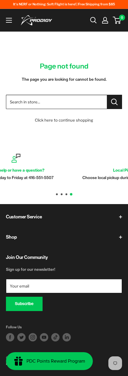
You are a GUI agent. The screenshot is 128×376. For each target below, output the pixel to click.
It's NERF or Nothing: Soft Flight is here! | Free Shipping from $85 (64, 4)
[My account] (105, 20)
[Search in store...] (114, 102)
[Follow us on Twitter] (21, 337)
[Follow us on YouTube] (44, 337)
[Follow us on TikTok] (55, 337)
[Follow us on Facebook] (10, 337)
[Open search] (93, 20)
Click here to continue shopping (64, 120)
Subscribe (24, 303)
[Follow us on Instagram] (33, 337)
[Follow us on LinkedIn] (67, 337)
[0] (117, 20)
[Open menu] (9, 20)
